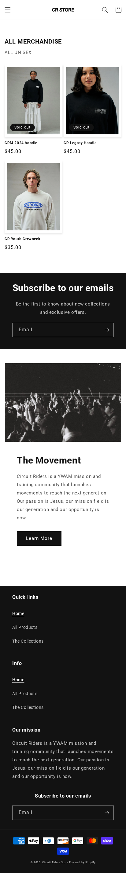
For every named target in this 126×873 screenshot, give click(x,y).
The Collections (28, 641)
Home (18, 613)
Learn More (39, 538)
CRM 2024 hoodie (21, 143)
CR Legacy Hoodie (80, 143)
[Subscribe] (106, 330)
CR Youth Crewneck (22, 239)
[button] (7, 10)
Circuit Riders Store (55, 862)
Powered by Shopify (82, 862)
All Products (24, 627)
